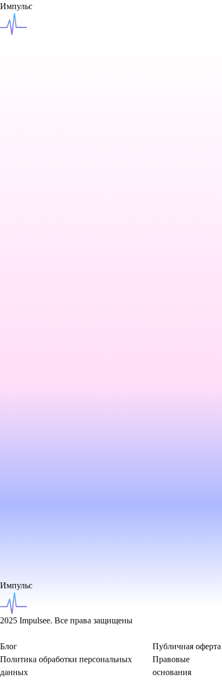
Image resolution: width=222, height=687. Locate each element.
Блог (8, 646)
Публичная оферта (186, 646)
